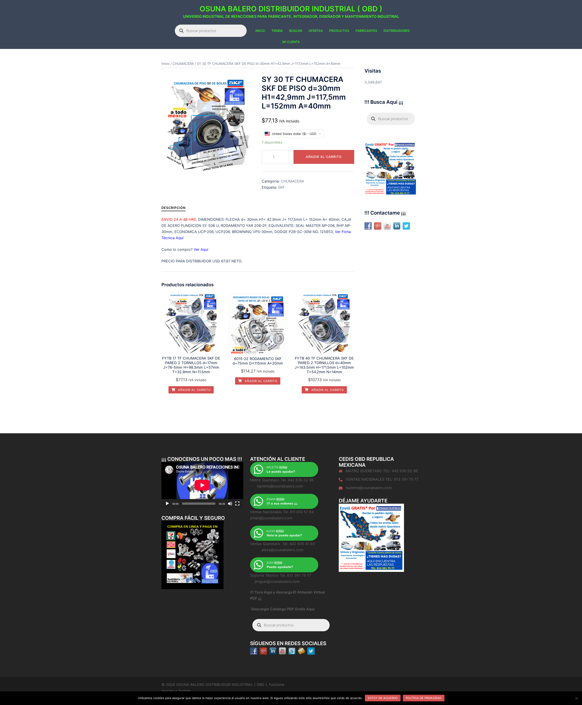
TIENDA (277, 31)
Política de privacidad (424, 698)
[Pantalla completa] (237, 503)
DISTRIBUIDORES (397, 31)
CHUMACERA (183, 64)
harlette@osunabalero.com (369, 487)
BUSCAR (295, 31)
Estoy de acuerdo (383, 698)
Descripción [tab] (173, 208)
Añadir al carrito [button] (194, 390)
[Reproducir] (167, 503)
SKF (281, 187)
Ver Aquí (201, 249)
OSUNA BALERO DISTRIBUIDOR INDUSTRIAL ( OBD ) (291, 8)
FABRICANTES (366, 31)
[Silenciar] (230, 503)
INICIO (260, 31)
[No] (576, 698)
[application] (202, 485)
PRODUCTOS (339, 31)
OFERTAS (316, 31)
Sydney (184, 690)
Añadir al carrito (324, 157)
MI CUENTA (291, 42)
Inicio (165, 64)
